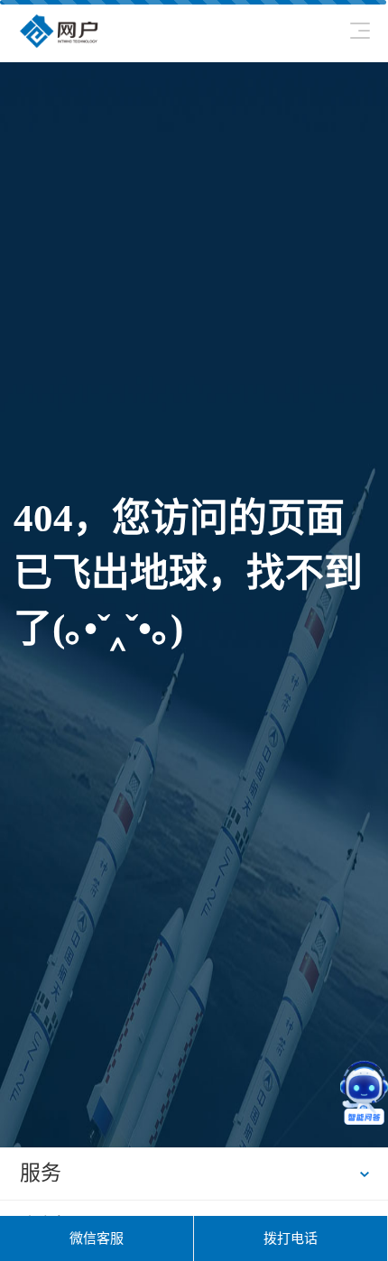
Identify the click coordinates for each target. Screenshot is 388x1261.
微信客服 (96, 1238)
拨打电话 (290, 1238)
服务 (40, 1173)
